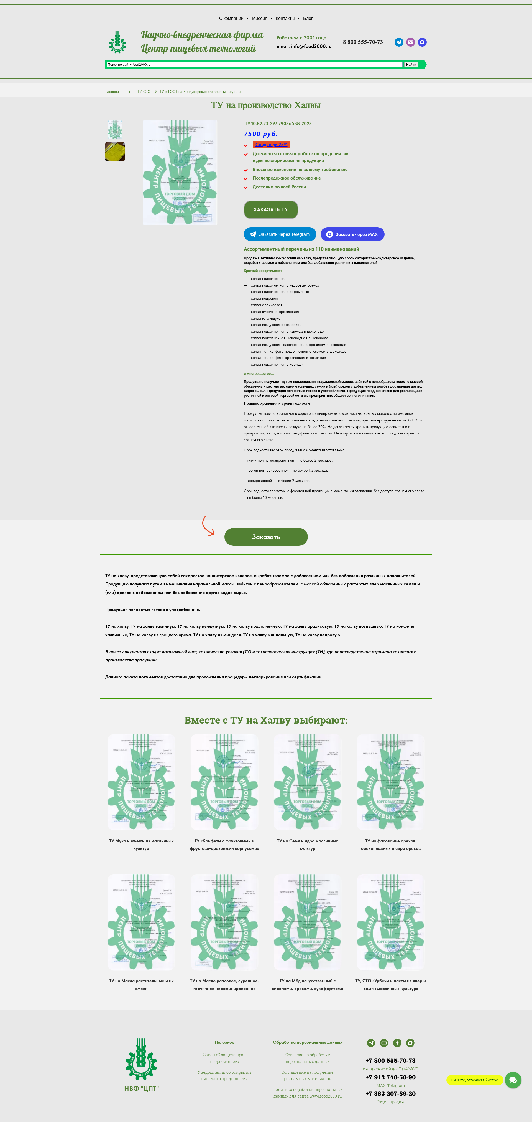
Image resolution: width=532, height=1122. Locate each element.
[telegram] (399, 42)
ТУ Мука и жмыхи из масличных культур (141, 844)
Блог (308, 18)
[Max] (410, 1042)
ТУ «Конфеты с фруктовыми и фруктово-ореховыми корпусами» (224, 844)
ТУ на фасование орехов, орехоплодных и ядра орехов (391, 844)
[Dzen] (397, 1042)
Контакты (285, 18)
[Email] (384, 1042)
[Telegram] (371, 1042)
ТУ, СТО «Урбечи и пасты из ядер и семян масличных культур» (390, 984)
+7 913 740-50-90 (391, 1077)
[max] (422, 42)
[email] (410, 42)
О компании (231, 18)
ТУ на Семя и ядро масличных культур (307, 844)
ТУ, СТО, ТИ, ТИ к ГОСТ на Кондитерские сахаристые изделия (189, 92)
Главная (112, 92)
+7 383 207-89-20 (391, 1093)
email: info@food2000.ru (304, 46)
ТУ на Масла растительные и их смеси (141, 984)
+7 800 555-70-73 (391, 1060)
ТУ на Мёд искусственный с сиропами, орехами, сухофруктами (307, 984)
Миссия (259, 18)
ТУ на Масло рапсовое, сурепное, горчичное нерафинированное (224, 984)
